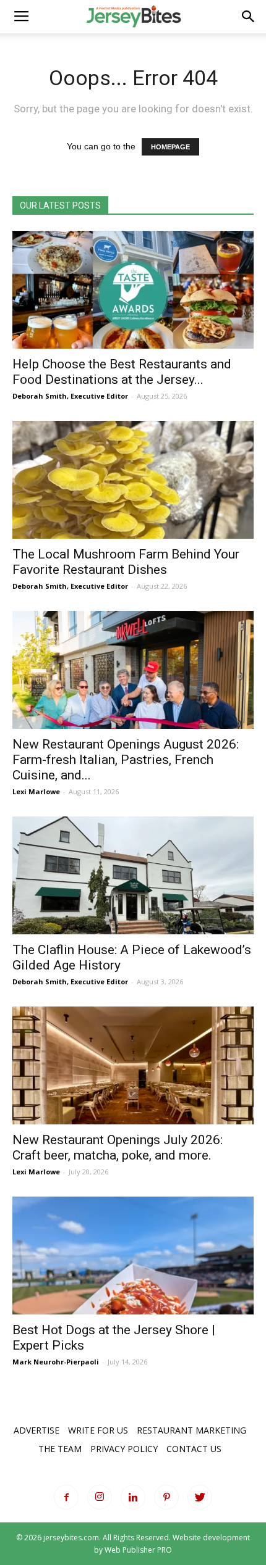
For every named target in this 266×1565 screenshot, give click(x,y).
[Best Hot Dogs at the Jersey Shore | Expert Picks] (133, 1255)
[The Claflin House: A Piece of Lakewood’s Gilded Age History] (133, 875)
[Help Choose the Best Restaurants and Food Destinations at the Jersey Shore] (133, 290)
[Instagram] (99, 1497)
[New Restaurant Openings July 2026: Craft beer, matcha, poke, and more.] (133, 1065)
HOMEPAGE (170, 147)
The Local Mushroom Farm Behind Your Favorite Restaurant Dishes (125, 562)
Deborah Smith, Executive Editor (70, 396)
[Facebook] (66, 1497)
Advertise (36, 1430)
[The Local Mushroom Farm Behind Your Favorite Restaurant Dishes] (133, 480)
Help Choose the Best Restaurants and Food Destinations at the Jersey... (121, 372)
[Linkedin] (133, 1497)
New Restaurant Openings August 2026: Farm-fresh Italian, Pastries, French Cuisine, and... (125, 760)
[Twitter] (199, 1497)
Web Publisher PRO (138, 1550)
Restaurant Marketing (191, 1430)
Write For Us (98, 1430)
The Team (60, 1449)
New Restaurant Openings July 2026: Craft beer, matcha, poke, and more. (117, 1147)
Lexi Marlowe (36, 791)
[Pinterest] (166, 1497)
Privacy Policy (124, 1449)
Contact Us (193, 1449)
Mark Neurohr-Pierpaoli (55, 1361)
